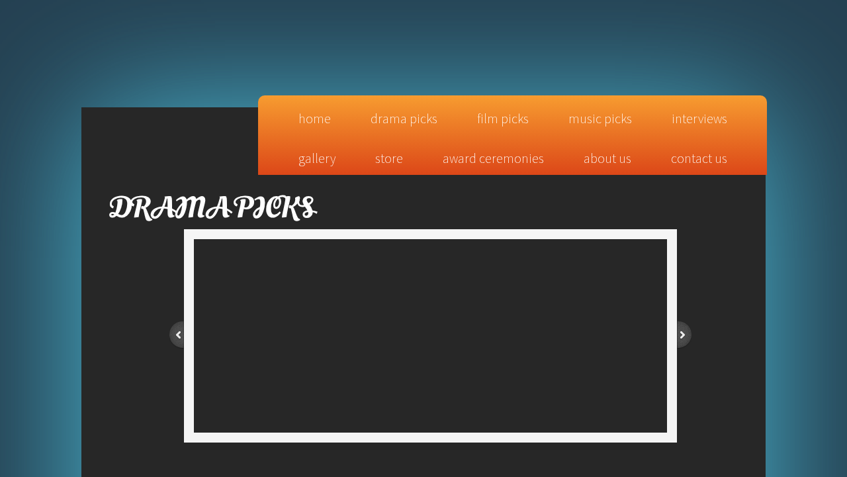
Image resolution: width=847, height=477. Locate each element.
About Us (607, 158)
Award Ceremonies (493, 158)
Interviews (699, 118)
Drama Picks (404, 118)
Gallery (316, 158)
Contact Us (699, 158)
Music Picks (600, 118)
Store (389, 158)
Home (314, 118)
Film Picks (503, 118)
